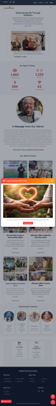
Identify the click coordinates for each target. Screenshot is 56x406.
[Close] (52, 180)
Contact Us (41, 2)
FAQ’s (46, 2)
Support (35, 2)
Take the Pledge (28, 223)
